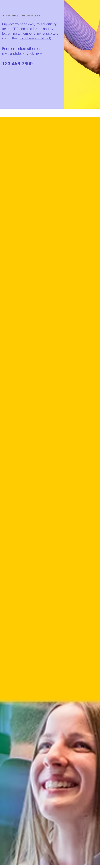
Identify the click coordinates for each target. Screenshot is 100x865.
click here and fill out (35, 38)
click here (34, 53)
